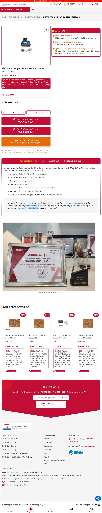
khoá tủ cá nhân (28, 152)
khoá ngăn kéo (26, 150)
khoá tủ (8, 150)
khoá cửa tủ (16, 150)
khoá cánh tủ (17, 152)
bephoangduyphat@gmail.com (18, 485)
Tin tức (46, 453)
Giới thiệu (47, 439)
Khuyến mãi (48, 442)
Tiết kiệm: (5, 95)
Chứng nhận (48, 450)
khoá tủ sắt (8, 152)
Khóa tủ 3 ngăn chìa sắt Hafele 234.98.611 (61, 337)
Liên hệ (46, 457)
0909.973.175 (70, 44)
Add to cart (38, 112)
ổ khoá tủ (38, 152)
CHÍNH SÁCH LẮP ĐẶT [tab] (50, 161)
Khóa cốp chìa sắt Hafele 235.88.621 (38, 337)
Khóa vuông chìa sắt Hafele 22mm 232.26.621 (14, 337)
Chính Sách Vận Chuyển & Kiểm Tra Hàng (17, 457)
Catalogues (48, 446)
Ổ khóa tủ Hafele (32, 17)
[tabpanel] (51, 190)
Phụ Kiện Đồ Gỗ (15, 17)
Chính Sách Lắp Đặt (9, 450)
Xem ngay (90, 38)
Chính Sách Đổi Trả (9, 442)
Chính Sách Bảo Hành (10, 446)
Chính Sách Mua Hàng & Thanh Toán (15, 453)
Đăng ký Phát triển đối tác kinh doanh (54, 462)
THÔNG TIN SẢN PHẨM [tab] (28, 161)
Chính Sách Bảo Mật (9, 439)
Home (3, 17)
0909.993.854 (80, 44)
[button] (92, 306)
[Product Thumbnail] (46, 30)
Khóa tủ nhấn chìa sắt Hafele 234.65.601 (85, 337)
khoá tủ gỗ (35, 150)
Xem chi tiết (78, 53)
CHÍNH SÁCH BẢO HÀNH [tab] (73, 161)
